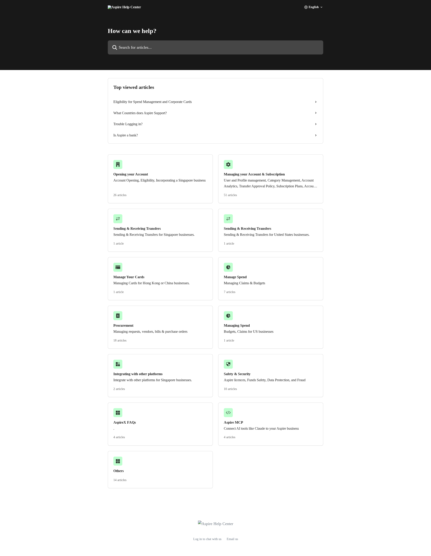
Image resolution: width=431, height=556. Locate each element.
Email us (232, 539)
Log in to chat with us (207, 539)
